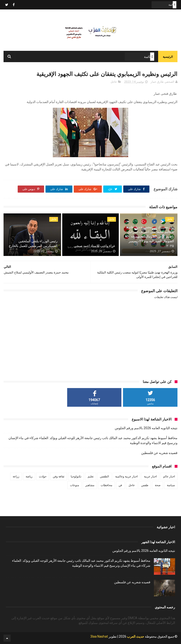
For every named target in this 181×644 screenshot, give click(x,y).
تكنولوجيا (76, 476)
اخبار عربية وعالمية (126, 476)
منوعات (74, 485)
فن (120, 485)
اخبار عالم (169, 476)
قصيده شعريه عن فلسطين (159, 453)
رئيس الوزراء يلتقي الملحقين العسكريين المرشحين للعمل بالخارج (33, 243)
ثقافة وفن (58, 476)
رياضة (29, 476)
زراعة (16, 476)
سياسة (171, 485)
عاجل (114, 81)
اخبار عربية (150, 476)
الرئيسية (168, 56)
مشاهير (89, 485)
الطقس (104, 476)
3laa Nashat (99, 636)
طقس (144, 485)
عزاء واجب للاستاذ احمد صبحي (94, 246)
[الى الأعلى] (7, 638)
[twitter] (7, 4)
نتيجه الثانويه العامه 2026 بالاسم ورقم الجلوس (146, 428)
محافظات (106, 485)
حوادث (42, 476)
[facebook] (13, 4)
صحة (157, 485)
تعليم (91, 476)
